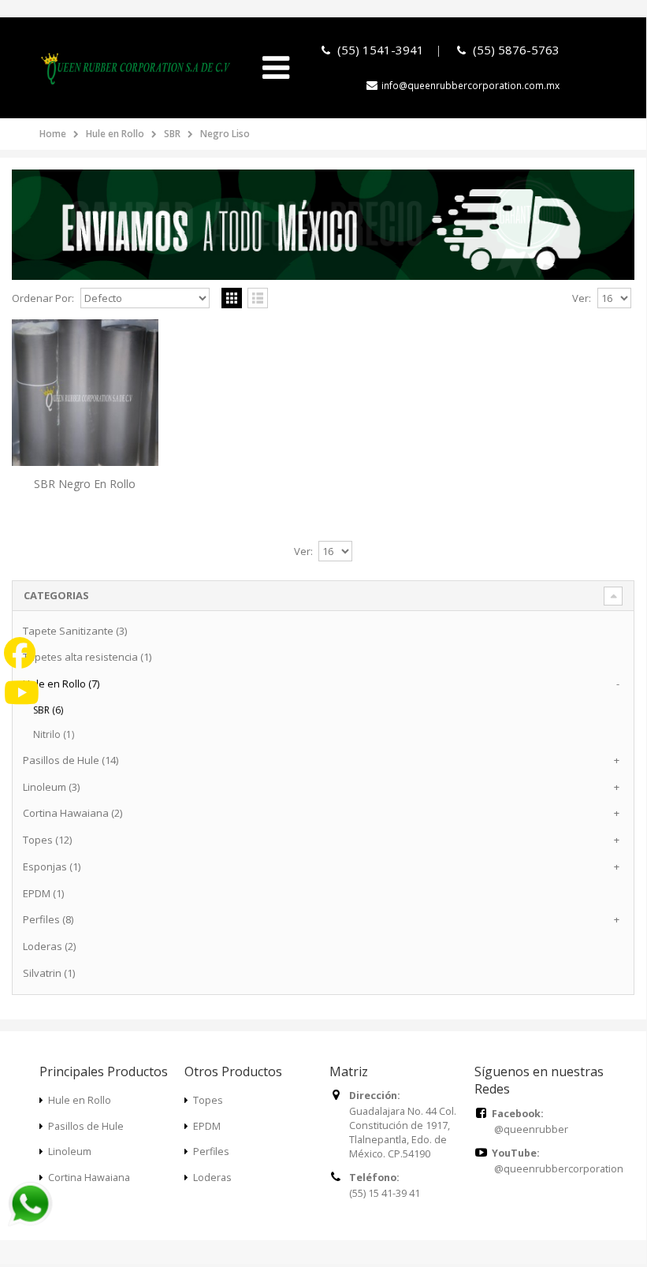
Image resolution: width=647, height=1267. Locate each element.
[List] (257, 298)
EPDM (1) (43, 893)
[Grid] (231, 298)
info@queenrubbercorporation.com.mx (470, 85)
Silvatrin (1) (49, 973)
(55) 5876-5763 (516, 50)
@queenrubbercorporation (558, 1169)
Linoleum (69, 1151)
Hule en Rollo (115, 133)
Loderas (212, 1177)
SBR (172, 133)
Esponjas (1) (51, 866)
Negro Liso (225, 133)
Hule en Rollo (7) (61, 683)
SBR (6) (48, 710)
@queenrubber (531, 1129)
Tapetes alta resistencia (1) (87, 657)
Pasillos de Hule (86, 1126)
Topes (208, 1100)
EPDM (207, 1126)
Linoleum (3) (51, 787)
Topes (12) (47, 840)
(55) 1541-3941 (379, 50)
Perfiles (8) (48, 919)
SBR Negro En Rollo (85, 483)
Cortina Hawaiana (89, 1177)
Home (52, 133)
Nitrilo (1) (53, 734)
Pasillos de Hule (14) (70, 760)
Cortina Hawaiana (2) (72, 813)
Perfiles (211, 1151)
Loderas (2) (49, 946)
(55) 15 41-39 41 (384, 1193)
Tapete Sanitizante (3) (75, 631)
